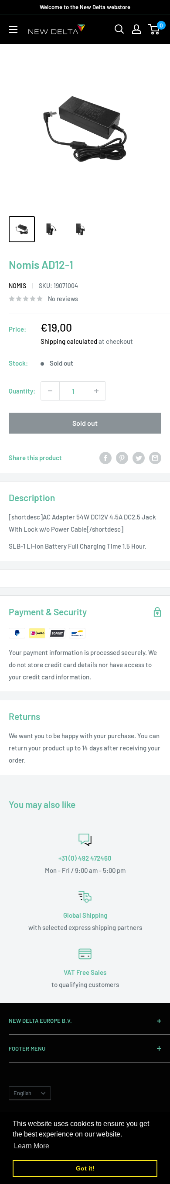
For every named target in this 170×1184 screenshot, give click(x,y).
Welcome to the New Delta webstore (85, 6)
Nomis (17, 285)
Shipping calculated (69, 341)
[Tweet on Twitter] (139, 457)
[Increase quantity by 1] (96, 391)
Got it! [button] (85, 1168)
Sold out (85, 423)
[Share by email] (155, 457)
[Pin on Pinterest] (122, 457)
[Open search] (119, 29)
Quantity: (22, 391)
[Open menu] (13, 29)
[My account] (136, 29)
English (22, 1092)
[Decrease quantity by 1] (50, 391)
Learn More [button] (31, 1146)
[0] (154, 29)
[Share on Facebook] (105, 457)
